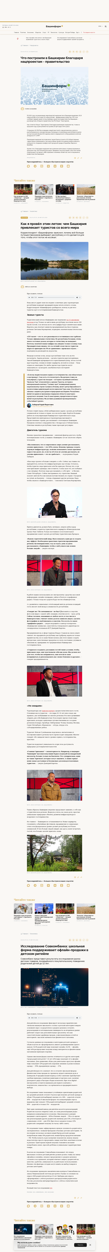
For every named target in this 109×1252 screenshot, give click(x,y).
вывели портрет (48, 711)
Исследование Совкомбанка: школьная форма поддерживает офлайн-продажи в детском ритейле (70, 38)
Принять (80, 1245)
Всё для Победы (70, 32)
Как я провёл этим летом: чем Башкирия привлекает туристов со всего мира (38, 38)
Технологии (54, 32)
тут (51, 1188)
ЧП (48, 32)
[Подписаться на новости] (68, 166)
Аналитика (33, 211)
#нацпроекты (31, 157)
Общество (38, 32)
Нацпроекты (34, 45)
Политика (23, 32)
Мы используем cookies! (28, 1243)
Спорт (44, 32)
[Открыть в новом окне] (28, 166)
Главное (16, 32)
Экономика (30, 32)
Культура (61, 32)
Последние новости (89, 32)
